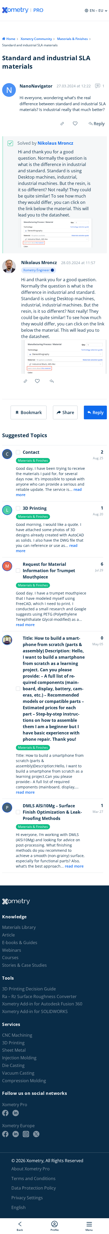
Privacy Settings (27, 1198)
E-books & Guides (19, 942)
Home (10, 39)
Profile (55, 1229)
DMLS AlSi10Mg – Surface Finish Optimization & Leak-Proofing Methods (52, 812)
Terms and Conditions (33, 1178)
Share (68, 412)
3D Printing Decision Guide (29, 989)
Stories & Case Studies (24, 965)
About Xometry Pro (30, 1169)
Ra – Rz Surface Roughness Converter (39, 996)
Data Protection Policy (33, 1188)
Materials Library (19, 927)
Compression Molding (24, 1081)
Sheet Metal (14, 1050)
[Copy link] (62, 123)
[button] (28, 412)
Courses (10, 957)
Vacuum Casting (18, 1073)
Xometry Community (36, 39)
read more (25, 624)
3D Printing (35, 508)
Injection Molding (19, 1058)
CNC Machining (17, 1035)
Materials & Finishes (72, 39)
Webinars (11, 950)
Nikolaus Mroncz (55, 143)
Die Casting (13, 1065)
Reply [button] (52, 381)
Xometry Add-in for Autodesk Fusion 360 (42, 1004)
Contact (31, 452)
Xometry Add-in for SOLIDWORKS (35, 1011)
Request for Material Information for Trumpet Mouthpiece (49, 570)
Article (8, 935)
